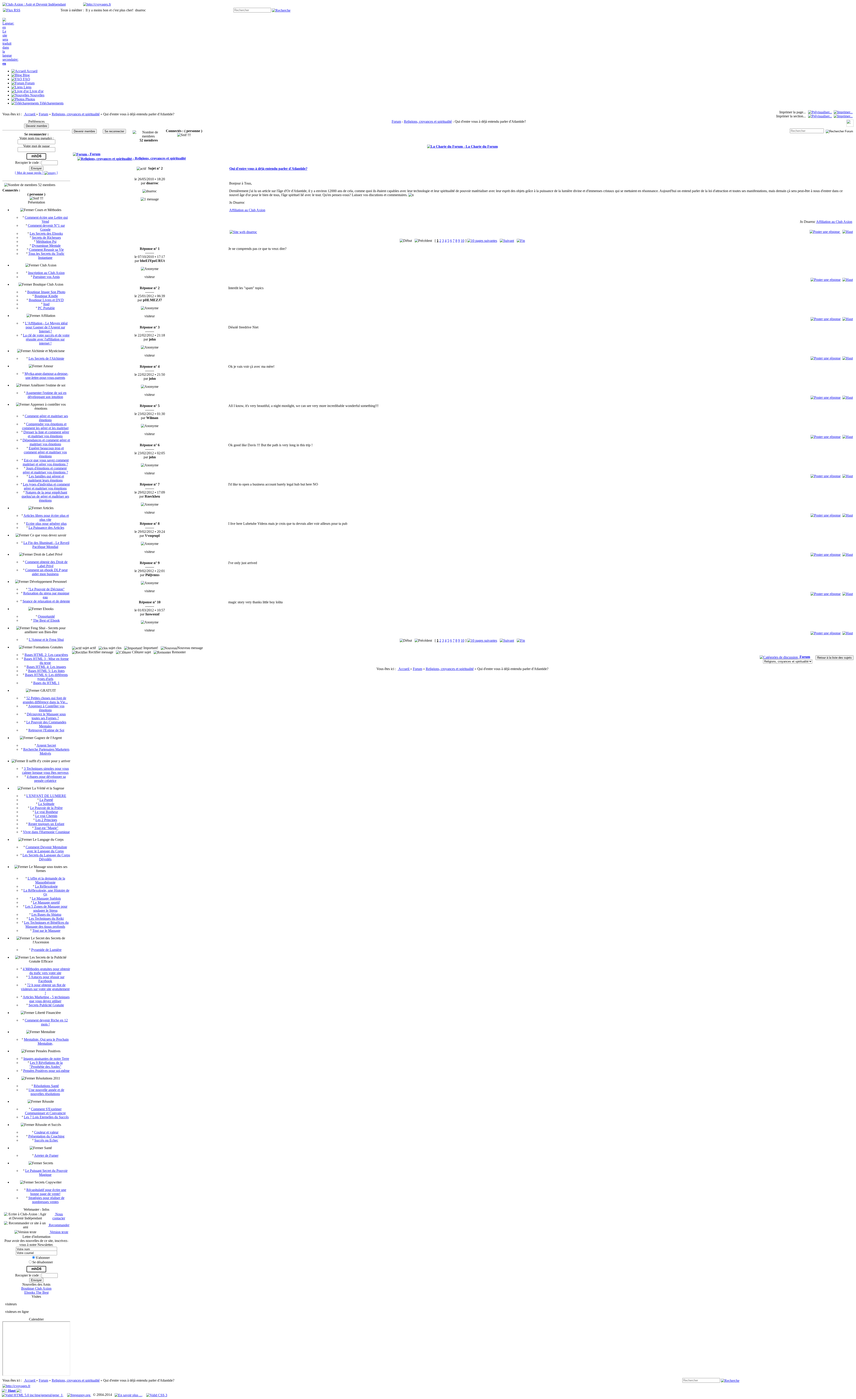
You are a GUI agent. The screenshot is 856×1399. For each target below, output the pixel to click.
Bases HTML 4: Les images (46, 667)
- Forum (93, 154)
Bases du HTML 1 (46, 683)
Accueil (30, 114)
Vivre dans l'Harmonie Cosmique (46, 832)
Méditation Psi (46, 241)
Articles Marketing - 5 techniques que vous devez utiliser (46, 999)
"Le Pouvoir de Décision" (46, 589)
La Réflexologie (46, 886)
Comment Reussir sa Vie (46, 249)
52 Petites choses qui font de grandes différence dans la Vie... (45, 700)
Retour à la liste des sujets (834, 657)
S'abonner (43, 1258)
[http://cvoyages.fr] (97, 4)
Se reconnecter (114, 131)
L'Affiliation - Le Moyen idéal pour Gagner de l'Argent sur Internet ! (46, 327)
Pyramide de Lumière (46, 950)
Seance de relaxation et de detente (46, 601)
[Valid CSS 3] (156, 1395)
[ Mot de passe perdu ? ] (36, 172)
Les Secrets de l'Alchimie (46, 358)
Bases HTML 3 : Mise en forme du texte (46, 661)
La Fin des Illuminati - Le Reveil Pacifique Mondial (46, 545)
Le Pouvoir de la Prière (46, 808)
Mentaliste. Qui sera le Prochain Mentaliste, (46, 1041)
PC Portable (46, 308)
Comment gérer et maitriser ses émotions (46, 418)
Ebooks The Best (36, 1292)
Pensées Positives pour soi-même (46, 1071)
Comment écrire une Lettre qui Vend (46, 219)
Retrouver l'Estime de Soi (46, 730)
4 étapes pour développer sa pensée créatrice (46, 779)
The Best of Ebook (46, 620)
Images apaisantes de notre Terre (46, 1059)
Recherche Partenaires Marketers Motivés (46, 751)
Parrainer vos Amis (46, 277)
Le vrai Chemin (46, 816)
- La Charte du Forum (480, 146)
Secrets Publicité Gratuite (46, 1005)
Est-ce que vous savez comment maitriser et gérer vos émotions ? (46, 462)
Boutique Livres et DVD (46, 300)
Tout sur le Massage (46, 930)
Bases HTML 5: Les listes (46, 671)
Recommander (58, 1225)
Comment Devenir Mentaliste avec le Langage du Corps (46, 849)
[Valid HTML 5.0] (33, 1395)
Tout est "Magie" (46, 828)
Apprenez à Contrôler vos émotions (46, 708)
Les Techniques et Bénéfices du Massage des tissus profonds (46, 924)
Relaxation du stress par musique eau (46, 595)
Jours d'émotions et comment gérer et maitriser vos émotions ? (45, 470)
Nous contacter (58, 1216)
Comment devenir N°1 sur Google (46, 227)
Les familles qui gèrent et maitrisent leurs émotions (46, 478)
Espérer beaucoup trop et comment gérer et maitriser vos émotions (45, 452)
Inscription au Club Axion (46, 273)
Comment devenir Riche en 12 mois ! (46, 1022)
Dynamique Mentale (46, 245)
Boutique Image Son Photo (46, 292)
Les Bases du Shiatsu (46, 914)
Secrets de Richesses (46, 237)
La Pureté (46, 800)
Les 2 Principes (46, 820)
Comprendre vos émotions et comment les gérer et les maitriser (45, 426)
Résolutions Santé (46, 1086)
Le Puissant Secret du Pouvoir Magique (46, 1173)
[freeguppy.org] (79, 1395)
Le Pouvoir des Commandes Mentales (46, 724)
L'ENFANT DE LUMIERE (46, 796)
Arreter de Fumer (46, 1155)
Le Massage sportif (46, 902)
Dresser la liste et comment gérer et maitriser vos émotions (46, 434)
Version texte (58, 1232)
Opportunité (46, 616)
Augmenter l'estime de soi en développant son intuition (46, 395)
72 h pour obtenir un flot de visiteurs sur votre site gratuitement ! (45, 989)
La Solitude (46, 804)
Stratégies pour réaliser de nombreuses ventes (46, 1200)
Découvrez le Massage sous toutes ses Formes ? (46, 716)
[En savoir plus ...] (129, 1395)
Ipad (46, 304)
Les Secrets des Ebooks (46, 233)
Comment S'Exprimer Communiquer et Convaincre (45, 1111)
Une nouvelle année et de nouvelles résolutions (46, 1092)
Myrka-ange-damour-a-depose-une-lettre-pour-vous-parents (46, 376)
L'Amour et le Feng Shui (46, 639)
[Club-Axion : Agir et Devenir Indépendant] (34, 4)
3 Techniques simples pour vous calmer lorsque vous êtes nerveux (45, 770)
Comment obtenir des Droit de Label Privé (46, 564)
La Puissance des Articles (46, 527)
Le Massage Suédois (46, 898)
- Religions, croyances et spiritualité (159, 158)
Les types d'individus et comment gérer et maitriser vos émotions (46, 486)
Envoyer (36, 168)
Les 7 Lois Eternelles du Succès (46, 1117)
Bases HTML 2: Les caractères (46, 655)
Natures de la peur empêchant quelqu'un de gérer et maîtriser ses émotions (45, 496)
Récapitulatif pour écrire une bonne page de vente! (46, 1192)
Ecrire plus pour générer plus (46, 523)
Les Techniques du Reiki (46, 918)
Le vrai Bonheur (46, 812)
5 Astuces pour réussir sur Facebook (46, 979)
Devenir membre (36, 126)
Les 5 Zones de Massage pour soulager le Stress (46, 908)
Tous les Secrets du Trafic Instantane (46, 255)
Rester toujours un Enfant (46, 824)
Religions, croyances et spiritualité (76, 114)
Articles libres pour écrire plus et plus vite (46, 517)
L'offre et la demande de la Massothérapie (46, 880)
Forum (43, 114)
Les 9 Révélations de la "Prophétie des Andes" (46, 1065)
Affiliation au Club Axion (247, 210)
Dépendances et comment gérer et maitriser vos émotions (46, 442)
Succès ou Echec (46, 1140)
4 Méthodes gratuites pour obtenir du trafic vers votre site (46, 971)
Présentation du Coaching (46, 1136)
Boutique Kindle (46, 296)
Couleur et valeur (46, 1132)
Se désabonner (42, 1262)
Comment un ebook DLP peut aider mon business (46, 572)
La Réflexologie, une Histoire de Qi (46, 892)
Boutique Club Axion (36, 1288)
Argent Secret (46, 745)
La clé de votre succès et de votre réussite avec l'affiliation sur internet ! (46, 339)
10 (462, 241)
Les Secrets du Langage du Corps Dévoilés (46, 857)
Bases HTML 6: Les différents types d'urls (46, 677)
